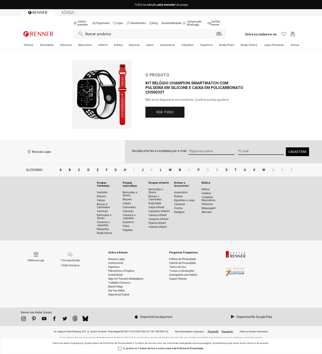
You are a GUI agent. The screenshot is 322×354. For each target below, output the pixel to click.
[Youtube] (44, 319)
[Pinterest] (34, 319)
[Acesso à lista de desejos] (284, 35)
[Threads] (75, 319)
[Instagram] (23, 319)
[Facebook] (54, 319)
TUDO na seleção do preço (161, 4)
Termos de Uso (144, 343)
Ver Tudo (165, 112)
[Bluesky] (85, 319)
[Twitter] (64, 319)
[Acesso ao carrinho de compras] (292, 35)
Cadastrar (297, 151)
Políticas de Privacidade (117, 343)
